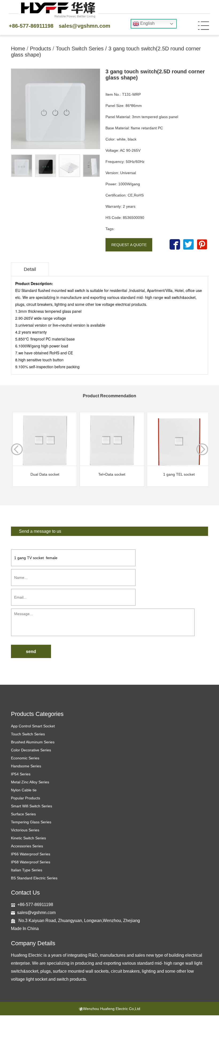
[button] (202, 449)
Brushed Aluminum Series (32, 742)
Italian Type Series (26, 870)
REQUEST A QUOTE (129, 245)
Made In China (25, 928)
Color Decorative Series (31, 750)
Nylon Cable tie (24, 790)
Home (18, 48)
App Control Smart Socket (33, 726)
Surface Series (23, 814)
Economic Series (25, 758)
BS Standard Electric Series (34, 878)
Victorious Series (25, 830)
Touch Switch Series (80, 48)
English (147, 23)
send (31, 651)
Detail (30, 269)
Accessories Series (27, 846)
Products (40, 48)
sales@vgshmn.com (84, 26)
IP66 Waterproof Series (30, 854)
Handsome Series (26, 766)
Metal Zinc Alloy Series (30, 782)
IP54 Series (20, 774)
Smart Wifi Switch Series (31, 806)
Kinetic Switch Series (28, 838)
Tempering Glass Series (31, 822)
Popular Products (25, 798)
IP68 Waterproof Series (30, 862)
